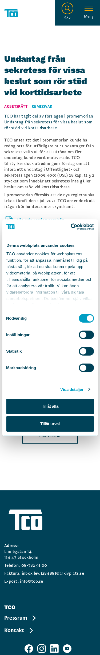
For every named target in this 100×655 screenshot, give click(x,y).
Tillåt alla (50, 406)
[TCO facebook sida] (29, 648)
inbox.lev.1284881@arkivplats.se (53, 573)
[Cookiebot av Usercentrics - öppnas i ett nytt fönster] (71, 226)
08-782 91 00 (34, 565)
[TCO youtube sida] (67, 648)
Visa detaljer (71, 389)
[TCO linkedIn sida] (54, 648)
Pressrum (15, 618)
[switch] (86, 335)
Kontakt (14, 630)
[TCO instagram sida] (41, 648)
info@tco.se (31, 581)
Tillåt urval (50, 424)
